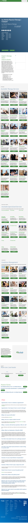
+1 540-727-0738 (18, 26)
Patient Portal (21, 421)
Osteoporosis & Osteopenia (3, 131)
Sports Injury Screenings (14, 161)
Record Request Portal (12, 422)
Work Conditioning (22, 176)
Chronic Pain (3, 288)
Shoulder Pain (3, 332)
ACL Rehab (2, 99)
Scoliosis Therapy (22, 146)
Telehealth (20, 161)
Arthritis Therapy (13, 99)
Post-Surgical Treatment (23, 130)
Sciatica (11, 146)
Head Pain (3, 303)
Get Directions (12, 50)
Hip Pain (11, 303)
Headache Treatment (4, 115)
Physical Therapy (12, 130)
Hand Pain (20, 288)
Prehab (2, 146)
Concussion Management (3, 217)
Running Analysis (22, 232)
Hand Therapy (21, 216)
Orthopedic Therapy (22, 115)
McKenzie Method (4, 232)
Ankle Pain (3, 273)
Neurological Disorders (13, 115)
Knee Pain (20, 303)
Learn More (4, 166)
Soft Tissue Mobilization (5, 161)
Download (25, 386)
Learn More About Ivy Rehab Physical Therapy (6, 356)
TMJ (1, 176)
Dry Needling (12, 216)
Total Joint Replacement (14, 176)
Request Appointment (5, 50)
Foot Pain (11, 288)
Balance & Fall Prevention (21, 100)
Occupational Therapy (13, 232)
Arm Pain (11, 273)
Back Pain (20, 273)
